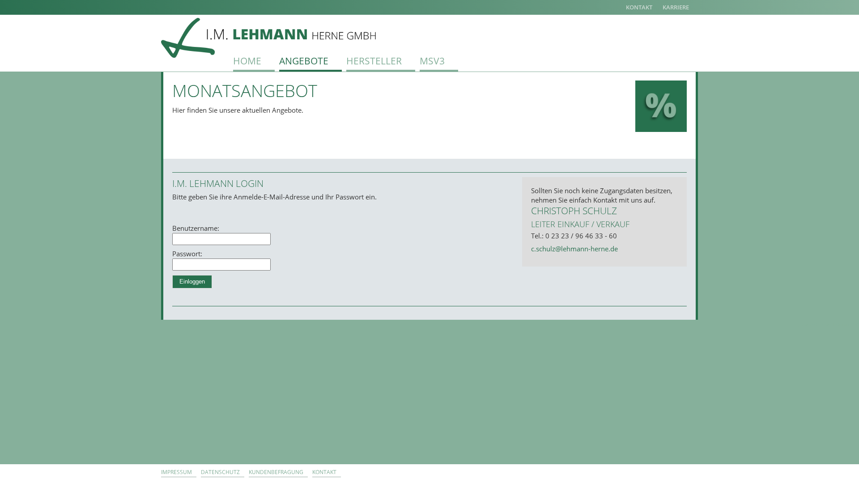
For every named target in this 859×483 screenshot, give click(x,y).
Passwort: (187, 253)
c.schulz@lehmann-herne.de (574, 248)
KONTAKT (639, 7)
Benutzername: (195, 228)
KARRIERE (676, 7)
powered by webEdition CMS (828, 324)
